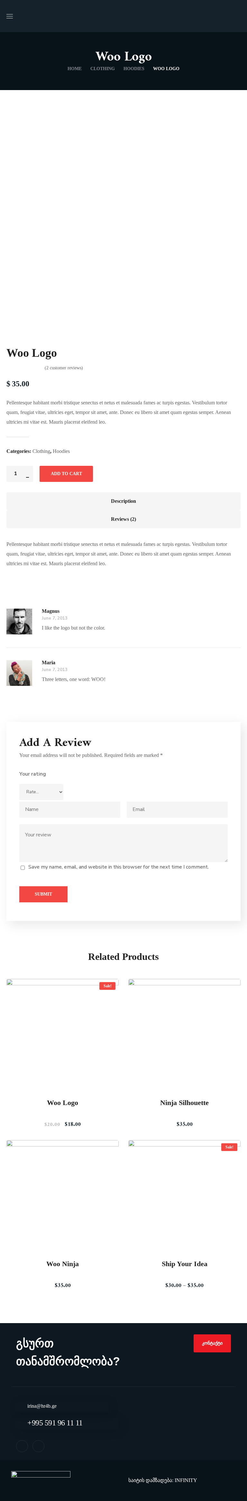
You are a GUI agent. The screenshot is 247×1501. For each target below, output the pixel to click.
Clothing (102, 68)
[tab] (123, 501)
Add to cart (66, 473)
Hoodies (134, 68)
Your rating (32, 774)
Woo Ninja (62, 1264)
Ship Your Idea (184, 1264)
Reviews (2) (123, 519)
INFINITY (186, 1480)
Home (75, 68)
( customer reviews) (64, 367)
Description (123, 501)
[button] (212, 1343)
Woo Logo (62, 1103)
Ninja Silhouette (184, 1103)
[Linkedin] (38, 1446)
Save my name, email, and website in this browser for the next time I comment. (118, 866)
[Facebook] (22, 1446)
